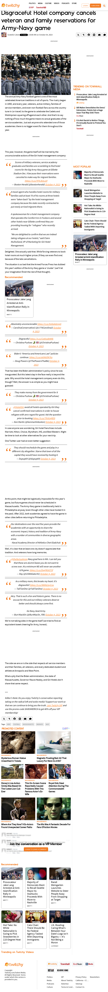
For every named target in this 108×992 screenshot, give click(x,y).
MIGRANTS (40, 724)
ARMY (8, 724)
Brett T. (9, 315)
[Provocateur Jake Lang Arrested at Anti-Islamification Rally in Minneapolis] (19, 288)
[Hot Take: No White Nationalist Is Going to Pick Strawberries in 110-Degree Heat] (12, 917)
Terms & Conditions (68, 987)
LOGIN (85, 6)
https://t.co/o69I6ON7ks (40, 357)
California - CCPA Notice (82, 981)
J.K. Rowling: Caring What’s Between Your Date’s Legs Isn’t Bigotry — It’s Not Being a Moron (59, 934)
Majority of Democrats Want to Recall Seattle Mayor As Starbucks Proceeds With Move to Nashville (94, 178)
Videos (56, 3)
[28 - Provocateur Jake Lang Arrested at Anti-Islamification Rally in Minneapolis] (90, 243)
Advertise (65, 984)
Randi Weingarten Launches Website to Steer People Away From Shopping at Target (59, 891)
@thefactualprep (19, 559)
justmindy (54, 946)
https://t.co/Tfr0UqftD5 (44, 418)
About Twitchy (67, 981)
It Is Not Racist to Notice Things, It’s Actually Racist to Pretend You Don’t (91, 123)
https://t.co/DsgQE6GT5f (41, 570)
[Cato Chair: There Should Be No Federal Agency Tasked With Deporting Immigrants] (36, 917)
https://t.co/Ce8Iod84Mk (41, 339)
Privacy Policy (81, 977)
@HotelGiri (18, 407)
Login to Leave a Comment (36, 849)
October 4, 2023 (52, 185)
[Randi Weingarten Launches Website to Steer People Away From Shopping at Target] (60, 874)
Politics (32, 3)
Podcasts (65, 3)
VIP (62, 977)
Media (40, 3)
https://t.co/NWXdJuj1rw (42, 585)
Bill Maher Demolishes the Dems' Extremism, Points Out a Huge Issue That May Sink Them (90, 110)
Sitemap (79, 984)
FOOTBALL (16, 724)
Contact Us (80, 987)
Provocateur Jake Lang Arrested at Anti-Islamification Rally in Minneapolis (91, 97)
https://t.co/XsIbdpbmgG (49, 324)
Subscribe (95, 6)
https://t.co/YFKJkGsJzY (36, 181)
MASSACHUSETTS (28, 724)
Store (74, 3)
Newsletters (95, 977)
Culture (48, 3)
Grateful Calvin (13, 35)
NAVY (47, 724)
